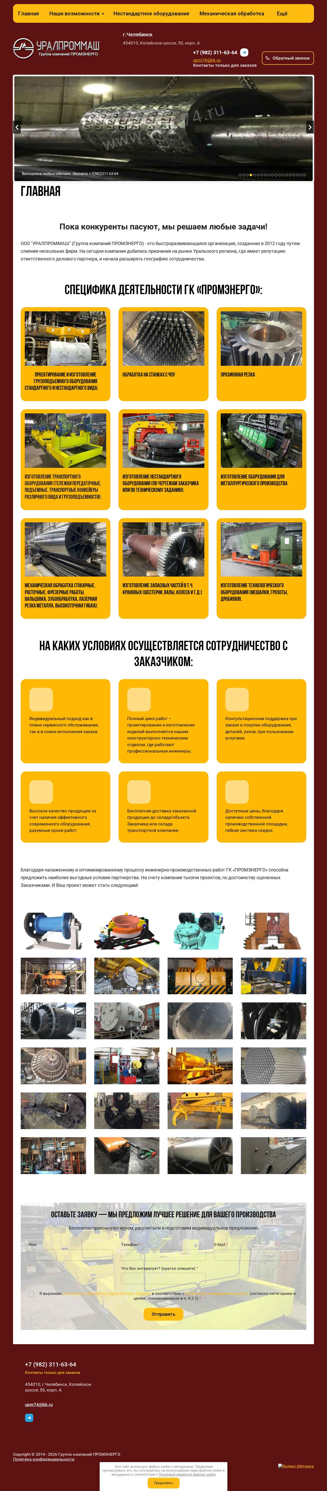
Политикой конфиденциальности (217, 1293)
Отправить (163, 1314)
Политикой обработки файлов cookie (187, 1474)
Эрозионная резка (238, 375)
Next (310, 127)
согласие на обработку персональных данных (107, 1293)
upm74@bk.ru (206, 60)
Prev (17, 127)
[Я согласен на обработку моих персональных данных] (31, 1294)
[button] (288, 58)
